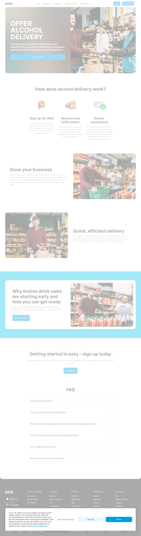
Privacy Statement (40, 526)
